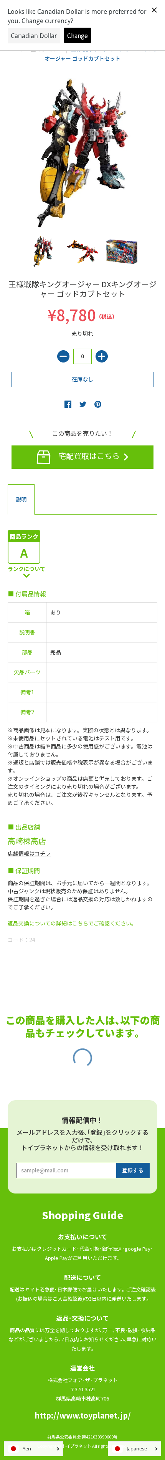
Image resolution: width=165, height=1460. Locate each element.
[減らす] (63, 356)
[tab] (21, 499)
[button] (67, 404)
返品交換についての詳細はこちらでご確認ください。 (72, 923)
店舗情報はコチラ (29, 853)
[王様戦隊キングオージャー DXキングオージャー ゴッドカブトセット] (43, 252)
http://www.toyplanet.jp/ (83, 1415)
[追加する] (102, 356)
